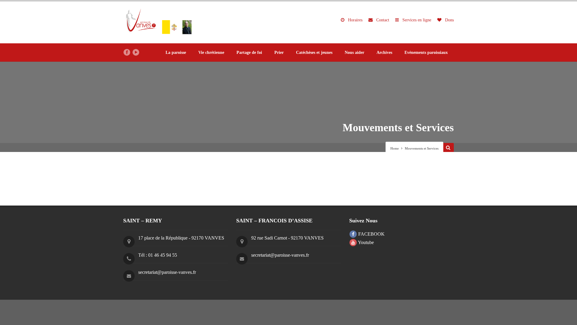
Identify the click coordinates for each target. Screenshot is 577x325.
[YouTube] (135, 52)
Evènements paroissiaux (426, 52)
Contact (382, 20)
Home (394, 148)
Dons (449, 20)
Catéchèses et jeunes (314, 52)
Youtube (365, 242)
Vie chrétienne (211, 52)
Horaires (354, 20)
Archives (384, 52)
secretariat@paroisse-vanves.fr (167, 272)
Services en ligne (416, 20)
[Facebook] (126, 52)
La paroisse (176, 52)
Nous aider (354, 52)
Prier (279, 52)
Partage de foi (249, 52)
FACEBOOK (371, 234)
